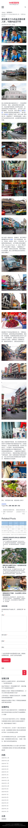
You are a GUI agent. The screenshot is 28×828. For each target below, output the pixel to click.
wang (13, 24)
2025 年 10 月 (5, 760)
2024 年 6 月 (5, 797)
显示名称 (4, 635)
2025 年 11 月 (5, 758)
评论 (3, 615)
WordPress (22, 825)
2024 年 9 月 (5, 789)
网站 (3, 647)
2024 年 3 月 (5, 805)
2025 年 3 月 (5, 772)
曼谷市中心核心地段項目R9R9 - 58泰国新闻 (13, 710)
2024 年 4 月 (5, 803)
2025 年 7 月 (5, 763)
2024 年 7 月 (5, 794)
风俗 (6, 114)
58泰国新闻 (14, 2)
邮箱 (3, 641)
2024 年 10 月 (5, 786)
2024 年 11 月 (5, 783)
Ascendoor (11, 825)
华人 (20, 110)
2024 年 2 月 (5, 808)
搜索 (3, 668)
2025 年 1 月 (5, 777)
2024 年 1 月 (5, 811)
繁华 (16, 505)
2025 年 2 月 (5, 774)
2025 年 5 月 (5, 769)
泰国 (13, 505)
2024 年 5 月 (5, 800)
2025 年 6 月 (5, 766)
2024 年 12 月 (5, 780)
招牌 (11, 239)
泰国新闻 (4, 504)
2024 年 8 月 (5, 791)
